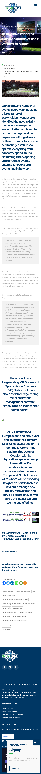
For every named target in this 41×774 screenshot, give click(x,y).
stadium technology (26, 612)
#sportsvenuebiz (8, 591)
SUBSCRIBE (7, 736)
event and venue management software (15, 599)
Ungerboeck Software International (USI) (15, 620)
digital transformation (9, 595)
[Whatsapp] (16, 583)
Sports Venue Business (10, 612)
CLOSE (36, 742)
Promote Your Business (11, 718)
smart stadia (6, 608)
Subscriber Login (8, 708)
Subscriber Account (9, 711)
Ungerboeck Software (19, 616)
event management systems (12, 604)
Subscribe (15, 768)
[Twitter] (8, 583)
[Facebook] (4, 583)
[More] (25, 583)
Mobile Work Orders (29, 604)
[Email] (21, 583)
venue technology (29, 625)
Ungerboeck (6, 616)
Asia (33, 591)
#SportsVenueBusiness (23, 591)
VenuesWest (6, 629)
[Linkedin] (12, 583)
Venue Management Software (12, 625)
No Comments (8, 77)
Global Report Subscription (12, 715)
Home (3, 24)
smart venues (17, 608)
